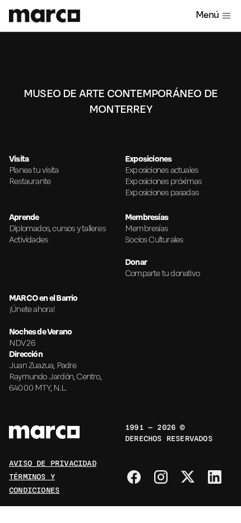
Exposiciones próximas (163, 182)
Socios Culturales (154, 240)
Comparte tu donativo (162, 274)
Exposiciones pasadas (161, 193)
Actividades (28, 240)
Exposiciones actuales (161, 171)
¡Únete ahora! (32, 310)
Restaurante (29, 182)
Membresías (146, 229)
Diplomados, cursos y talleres (57, 229)
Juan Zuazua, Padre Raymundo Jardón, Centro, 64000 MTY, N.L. (55, 377)
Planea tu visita (33, 171)
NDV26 (22, 343)
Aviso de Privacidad (52, 462)
